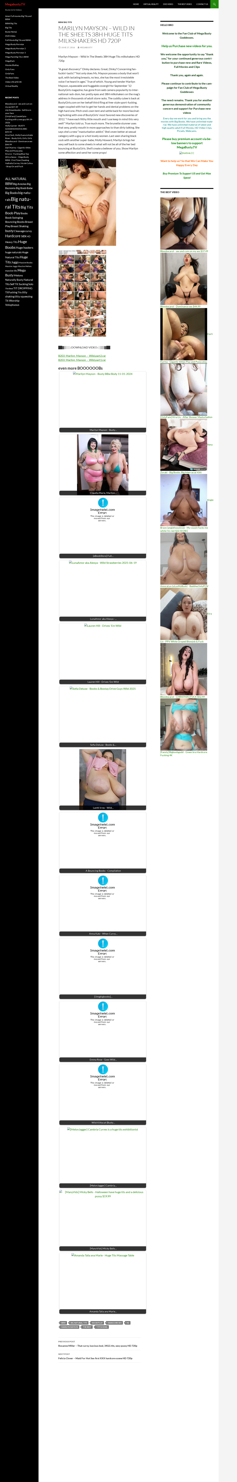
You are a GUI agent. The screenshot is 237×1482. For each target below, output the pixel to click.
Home (136, 4)
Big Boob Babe (24, 188)
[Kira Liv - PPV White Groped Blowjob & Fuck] (183, 613)
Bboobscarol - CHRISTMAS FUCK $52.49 (182, 696)
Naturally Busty (14, 279)
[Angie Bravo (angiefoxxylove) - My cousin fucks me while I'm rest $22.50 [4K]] (183, 499)
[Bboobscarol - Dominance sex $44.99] (183, 278)
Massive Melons (25, 266)
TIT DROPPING (22, 288)
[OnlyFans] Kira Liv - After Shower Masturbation (186, 417)
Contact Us (202, 4)
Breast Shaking (19, 226)
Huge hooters (24, 247)
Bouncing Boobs (15, 221)
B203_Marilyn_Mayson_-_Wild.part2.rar (82, 355)
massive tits (11, 270)
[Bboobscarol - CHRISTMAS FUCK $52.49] (183, 668)
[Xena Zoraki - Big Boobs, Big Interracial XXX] (183, 444)
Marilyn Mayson (69, 1327)
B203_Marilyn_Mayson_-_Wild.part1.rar (82, 359)
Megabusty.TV (15, 4)
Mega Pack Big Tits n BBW (17, 56)
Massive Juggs (11, 266)
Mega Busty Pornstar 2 (15, 48)
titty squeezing (23, 296)
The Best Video (185, 4)
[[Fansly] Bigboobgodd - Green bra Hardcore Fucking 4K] (183, 724)
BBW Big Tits (65, 22)
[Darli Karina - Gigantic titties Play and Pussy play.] (183, 333)
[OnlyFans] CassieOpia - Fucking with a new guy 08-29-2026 (19, 119)
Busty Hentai (11, 31)
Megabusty (86, 47)
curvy (28, 231)
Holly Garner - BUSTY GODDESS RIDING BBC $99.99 (16, 128)
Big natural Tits (79, 1323)
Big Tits (8, 27)
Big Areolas (20, 183)
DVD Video (168, 4)
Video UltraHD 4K (13, 82)
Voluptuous (12, 304)
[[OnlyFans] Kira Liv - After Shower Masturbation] (183, 389)
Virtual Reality (151, 4)
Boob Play (97, 1323)
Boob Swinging (14, 217)
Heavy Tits (11, 242)
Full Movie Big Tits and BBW (18, 40)
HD (127, 1323)
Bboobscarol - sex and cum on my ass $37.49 (184, 251)
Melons (18, 275)
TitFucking (102, 1327)
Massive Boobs (25, 262)
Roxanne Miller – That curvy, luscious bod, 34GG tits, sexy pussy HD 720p (97, 1343)
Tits (20, 292)
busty (9, 231)
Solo (30, 284)
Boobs (24, 213)
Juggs (15, 262)
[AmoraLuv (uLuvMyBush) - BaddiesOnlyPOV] (183, 558)
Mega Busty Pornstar (14, 44)
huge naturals (13, 252)
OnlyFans (9, 73)
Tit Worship (12, 300)
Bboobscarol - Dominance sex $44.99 (180, 306)
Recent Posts (12, 97)
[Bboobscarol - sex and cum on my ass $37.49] (183, 223)
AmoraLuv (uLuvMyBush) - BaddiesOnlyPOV (184, 586)
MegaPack (10, 61)
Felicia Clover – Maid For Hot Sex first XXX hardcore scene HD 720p (95, 1356)
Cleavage (19, 231)
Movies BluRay (12, 65)
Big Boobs (11, 193)
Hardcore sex (115, 1323)
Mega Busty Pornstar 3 (15, 52)
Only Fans (9, 69)
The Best (87, 1327)
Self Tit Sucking (19, 284)
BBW (63, 1323)
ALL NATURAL (16, 179)
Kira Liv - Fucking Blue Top (17, 154)
